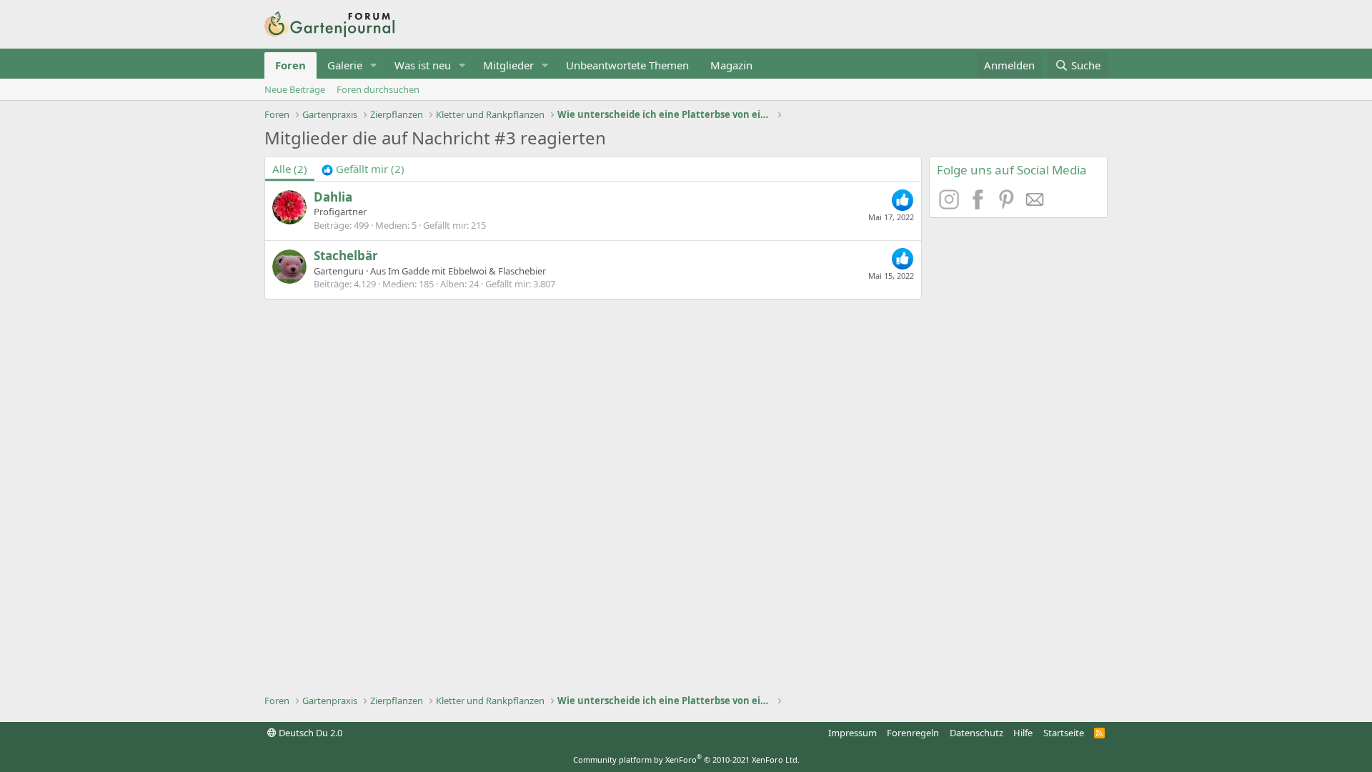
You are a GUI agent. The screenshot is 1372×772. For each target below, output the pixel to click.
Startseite (1063, 732)
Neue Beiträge (294, 89)
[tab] (363, 169)
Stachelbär (346, 255)
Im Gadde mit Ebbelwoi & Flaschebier (467, 270)
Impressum (852, 732)
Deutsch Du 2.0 (309, 732)
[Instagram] (951, 205)
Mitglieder (508, 65)
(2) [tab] (289, 169)
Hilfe (1023, 732)
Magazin (731, 65)
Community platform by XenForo (686, 759)
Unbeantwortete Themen (627, 65)
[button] (374, 65)
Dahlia (333, 197)
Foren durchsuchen (378, 89)
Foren (290, 65)
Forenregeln (913, 732)
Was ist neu (422, 65)
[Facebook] (979, 205)
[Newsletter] (1035, 205)
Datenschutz (976, 732)
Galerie (344, 65)
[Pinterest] (1008, 205)
